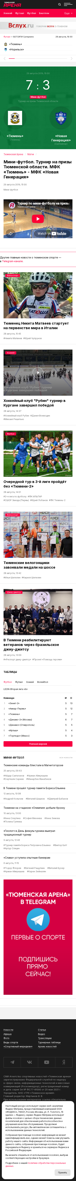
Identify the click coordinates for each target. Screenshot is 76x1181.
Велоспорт (12, 275)
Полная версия (38, 743)
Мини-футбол (38, 97)
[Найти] (59, 4)
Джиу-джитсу (14, 592)
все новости (66, 757)
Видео (41, 1034)
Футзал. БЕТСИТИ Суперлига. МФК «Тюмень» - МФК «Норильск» (38, 45)
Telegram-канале (12, 261)
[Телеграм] (38, 937)
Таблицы (10, 671)
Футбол (31, 13)
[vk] (29, 1062)
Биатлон (44, 13)
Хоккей (8, 13)
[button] (4, 58)
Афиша (7, 1034)
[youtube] (46, 1062)
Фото (6, 1038)
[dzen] (63, 1062)
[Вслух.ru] (38, 25)
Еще (67, 13)
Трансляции (45, 1038)
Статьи (42, 1029)
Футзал (19, 13)
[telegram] (12, 1062)
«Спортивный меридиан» (18, 1046)
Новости (8, 1029)
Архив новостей (47, 1046)
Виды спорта (11, 1042)
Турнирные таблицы (49, 1042)
